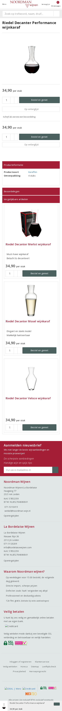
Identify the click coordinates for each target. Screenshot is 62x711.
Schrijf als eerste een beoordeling (19, 116)
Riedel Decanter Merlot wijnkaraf (28, 244)
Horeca (24, 666)
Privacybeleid (19, 671)
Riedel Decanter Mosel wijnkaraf (28, 321)
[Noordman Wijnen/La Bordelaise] (24, 4)
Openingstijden (11, 515)
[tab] (31, 165)
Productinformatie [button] (13, 164)
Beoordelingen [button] (11, 191)
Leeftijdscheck (49, 666)
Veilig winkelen (10, 666)
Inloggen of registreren (20, 661)
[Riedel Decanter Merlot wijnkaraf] (31, 223)
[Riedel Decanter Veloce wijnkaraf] (31, 377)
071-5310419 (11, 506)
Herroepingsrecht (37, 671)
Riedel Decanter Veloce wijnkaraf (28, 398)
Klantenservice (42, 661)
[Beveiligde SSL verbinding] (21, 644)
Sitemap (35, 666)
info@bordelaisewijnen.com (18, 547)
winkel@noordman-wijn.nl (17, 510)
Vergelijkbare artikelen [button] (16, 199)
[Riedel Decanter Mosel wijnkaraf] (31, 300)
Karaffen (32, 172)
